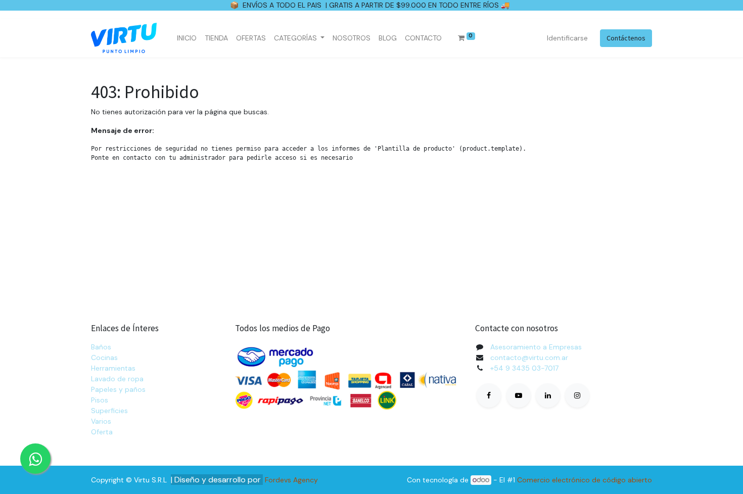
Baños (101, 346)
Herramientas (113, 368)
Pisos (99, 400)
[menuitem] (187, 38)
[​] (489, 395)
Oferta (102, 431)
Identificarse (567, 37)
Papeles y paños (118, 389)
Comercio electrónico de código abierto (584, 479)
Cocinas (104, 357)
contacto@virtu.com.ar (529, 357)
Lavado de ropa (117, 378)
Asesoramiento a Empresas (536, 346)
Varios (101, 421)
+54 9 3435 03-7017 (524, 368)
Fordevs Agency (291, 479)
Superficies (109, 410)
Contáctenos (626, 37)
